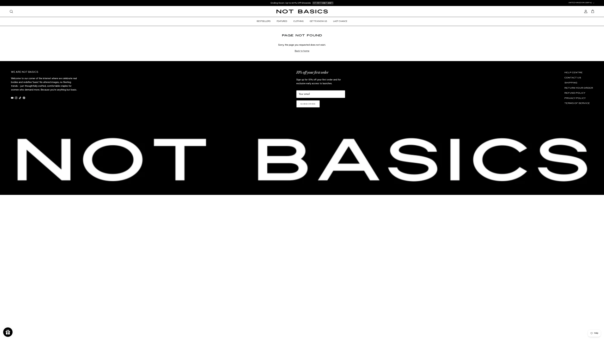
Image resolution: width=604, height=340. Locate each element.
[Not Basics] (302, 11)
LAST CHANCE (340, 21)
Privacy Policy (575, 98)
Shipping (570, 83)
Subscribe (308, 104)
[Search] (11, 11)
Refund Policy (574, 93)
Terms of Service (577, 103)
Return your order (578, 88)
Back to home (302, 51)
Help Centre (573, 72)
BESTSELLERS (264, 21)
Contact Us (572, 77)
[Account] (585, 11)
